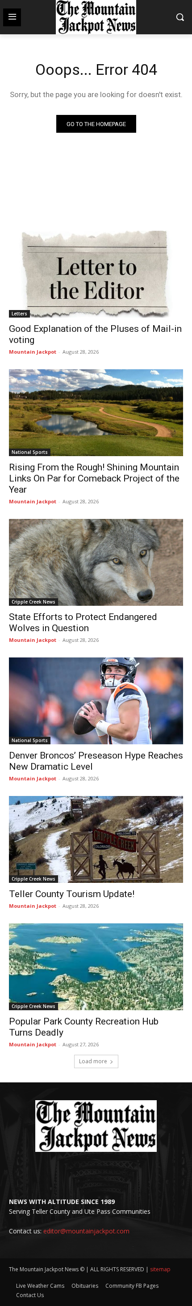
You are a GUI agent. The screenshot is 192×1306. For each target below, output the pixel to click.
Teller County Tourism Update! (71, 894)
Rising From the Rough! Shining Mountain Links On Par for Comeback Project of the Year (94, 478)
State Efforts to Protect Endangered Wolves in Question (83, 622)
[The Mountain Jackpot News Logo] (96, 17)
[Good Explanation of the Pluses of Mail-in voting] (96, 274)
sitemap (160, 1269)
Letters (19, 313)
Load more (93, 1061)
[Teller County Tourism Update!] (96, 839)
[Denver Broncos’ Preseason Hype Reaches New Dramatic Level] (96, 700)
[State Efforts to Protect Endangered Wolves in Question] (96, 562)
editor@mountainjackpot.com (86, 1231)
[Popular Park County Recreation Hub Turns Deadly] (96, 966)
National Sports (30, 452)
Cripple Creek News (33, 602)
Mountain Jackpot (32, 351)
